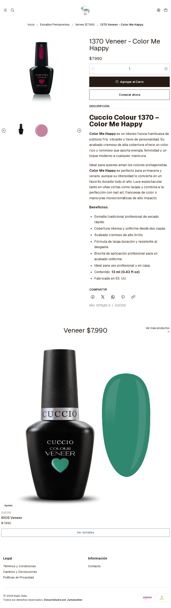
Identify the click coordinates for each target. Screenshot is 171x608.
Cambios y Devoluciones (20, 572)
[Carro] (165, 10)
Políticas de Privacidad (18, 577)
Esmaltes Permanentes (55, 24)
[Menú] (5, 10)
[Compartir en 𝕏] (102, 297)
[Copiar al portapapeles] (133, 297)
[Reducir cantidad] (93, 69)
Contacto (94, 566)
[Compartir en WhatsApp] (112, 297)
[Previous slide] (4, 131)
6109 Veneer (11, 517)
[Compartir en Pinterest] (123, 297)
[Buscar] (12, 10)
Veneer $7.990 (85, 24)
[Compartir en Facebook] (92, 297)
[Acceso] (158, 10)
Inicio (31, 24)
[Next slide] (78, 131)
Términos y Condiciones (19, 566)
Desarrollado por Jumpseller (63, 600)
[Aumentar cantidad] (166, 69)
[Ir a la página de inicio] (85, 10)
